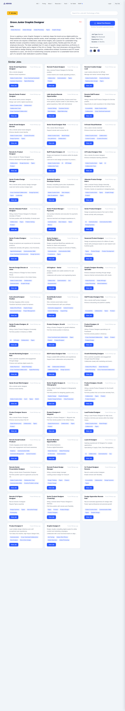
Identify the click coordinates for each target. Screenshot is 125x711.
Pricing (44, 3)
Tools (65, 3)
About (49, 3)
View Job (14, 85)
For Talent (73, 3)
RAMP (79, 3)
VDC (37, 3)
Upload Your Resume (104, 23)
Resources (57, 3)
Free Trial (117, 3)
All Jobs (13, 13)
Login (109, 3)
